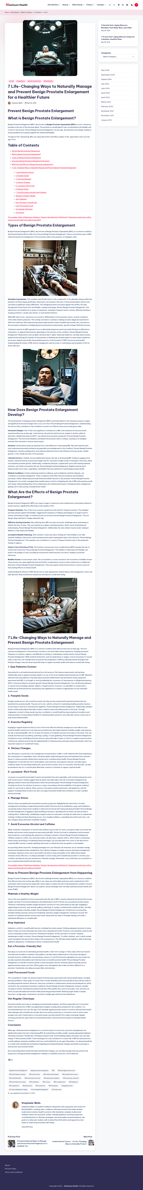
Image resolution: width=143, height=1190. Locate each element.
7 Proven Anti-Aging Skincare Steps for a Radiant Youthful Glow (118, 38)
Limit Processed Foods (24, 206)
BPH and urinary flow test (32, 1078)
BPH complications (59, 1082)
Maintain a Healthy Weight (25, 196)
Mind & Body (15, 12)
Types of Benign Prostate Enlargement (26, 158)
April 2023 (105, 97)
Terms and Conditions (13, 1172)
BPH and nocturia (34, 1074)
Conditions (37, 12)
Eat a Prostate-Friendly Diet (26, 203)
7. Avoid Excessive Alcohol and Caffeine (31, 192)
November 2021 (107, 115)
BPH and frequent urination (17, 1074)
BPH (53, 1070)
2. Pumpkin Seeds (22, 176)
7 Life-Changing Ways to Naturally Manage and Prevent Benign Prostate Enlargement (44, 168)
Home (7, 12)
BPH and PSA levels (15, 1078)
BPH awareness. (34, 1082)
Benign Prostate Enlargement (18, 1070)
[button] (27, 1127)
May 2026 (105, 70)
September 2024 (108, 75)
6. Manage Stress (22, 189)
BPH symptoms (40, 1085)
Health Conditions (26, 12)
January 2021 (106, 120)
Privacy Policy (10, 1169)
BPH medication (14, 1085)
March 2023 (106, 102)
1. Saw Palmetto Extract (25, 172)
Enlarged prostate (67, 1085)
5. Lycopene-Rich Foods (25, 186)
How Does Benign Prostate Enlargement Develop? (31, 161)
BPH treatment (53, 1085)
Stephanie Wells (31, 1102)
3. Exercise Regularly (23, 179)
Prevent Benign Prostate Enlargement (26, 151)
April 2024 (105, 93)
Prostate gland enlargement (39, 1089)
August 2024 (106, 79)
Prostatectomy (56, 1089)
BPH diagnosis (73, 1082)
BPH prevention (27, 1085)
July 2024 (105, 84)
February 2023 (107, 106)
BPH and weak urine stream (17, 1082)
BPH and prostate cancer (70, 1074)
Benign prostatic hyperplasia (39, 1070)
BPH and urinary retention (71, 1078)
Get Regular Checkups (24, 209)
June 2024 (105, 88)
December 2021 (107, 111)
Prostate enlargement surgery (18, 1089)
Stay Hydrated (21, 199)
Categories (106, 53)
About (7, 1165)
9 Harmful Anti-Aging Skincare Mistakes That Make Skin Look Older (116, 26)
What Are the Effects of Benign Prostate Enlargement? (32, 164)
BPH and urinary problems (51, 1078)
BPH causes (46, 1082)
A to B (45, 12)
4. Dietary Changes (23, 182)
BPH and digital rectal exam (66, 1070)
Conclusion (20, 213)
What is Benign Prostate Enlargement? (26, 154)
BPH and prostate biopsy (51, 1074)
